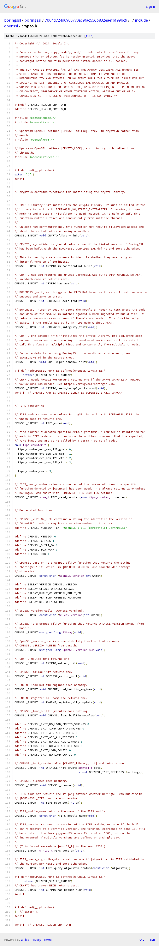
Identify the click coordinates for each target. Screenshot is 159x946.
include (141, 20)
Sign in (150, 7)
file (89, 36)
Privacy (36, 940)
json (151, 939)
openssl (11, 25)
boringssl (12, 20)
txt (141, 939)
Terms (47, 940)
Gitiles (25, 940)
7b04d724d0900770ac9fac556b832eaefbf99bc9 (86, 20)
